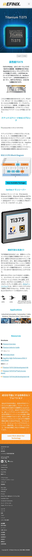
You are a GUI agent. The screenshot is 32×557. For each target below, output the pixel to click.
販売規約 (3, 451)
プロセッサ (3, 482)
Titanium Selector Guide (11, 347)
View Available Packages (16, 183)
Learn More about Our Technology (16, 437)
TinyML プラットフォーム (6, 505)
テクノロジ (3, 487)
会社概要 (3, 532)
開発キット (3, 474)
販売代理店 (3, 525)
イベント (3, 517)
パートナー (3, 527)
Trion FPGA (3, 472)
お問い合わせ (4, 530)
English (19, 56)
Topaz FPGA (3, 469)
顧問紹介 (3, 541)
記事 (2, 513)
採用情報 (3, 534)
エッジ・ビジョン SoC (6, 503)
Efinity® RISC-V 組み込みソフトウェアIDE (10, 496)
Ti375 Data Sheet (8, 355)
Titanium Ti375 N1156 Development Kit (16, 376)
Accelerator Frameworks (7, 500)
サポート (3, 449)
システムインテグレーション (7, 479)
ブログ (2, 515)
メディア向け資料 (5, 520)
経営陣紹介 (3, 537)
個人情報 (22, 550)
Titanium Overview (9, 344)
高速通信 (3, 484)
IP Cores (3, 494)
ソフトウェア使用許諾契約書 (7, 453)
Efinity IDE (3, 491)
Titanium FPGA (4, 467)
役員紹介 (3, 539)
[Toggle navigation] (29, 3)
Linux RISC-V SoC (5, 498)
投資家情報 (3, 544)
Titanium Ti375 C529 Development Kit (15, 367)
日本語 (24, 56)
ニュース (3, 511)
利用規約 (28, 550)
